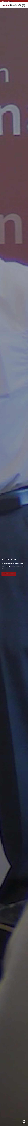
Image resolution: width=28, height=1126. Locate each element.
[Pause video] (24, 1122)
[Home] (11, 5)
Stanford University (6, 1)
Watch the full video (9, 574)
